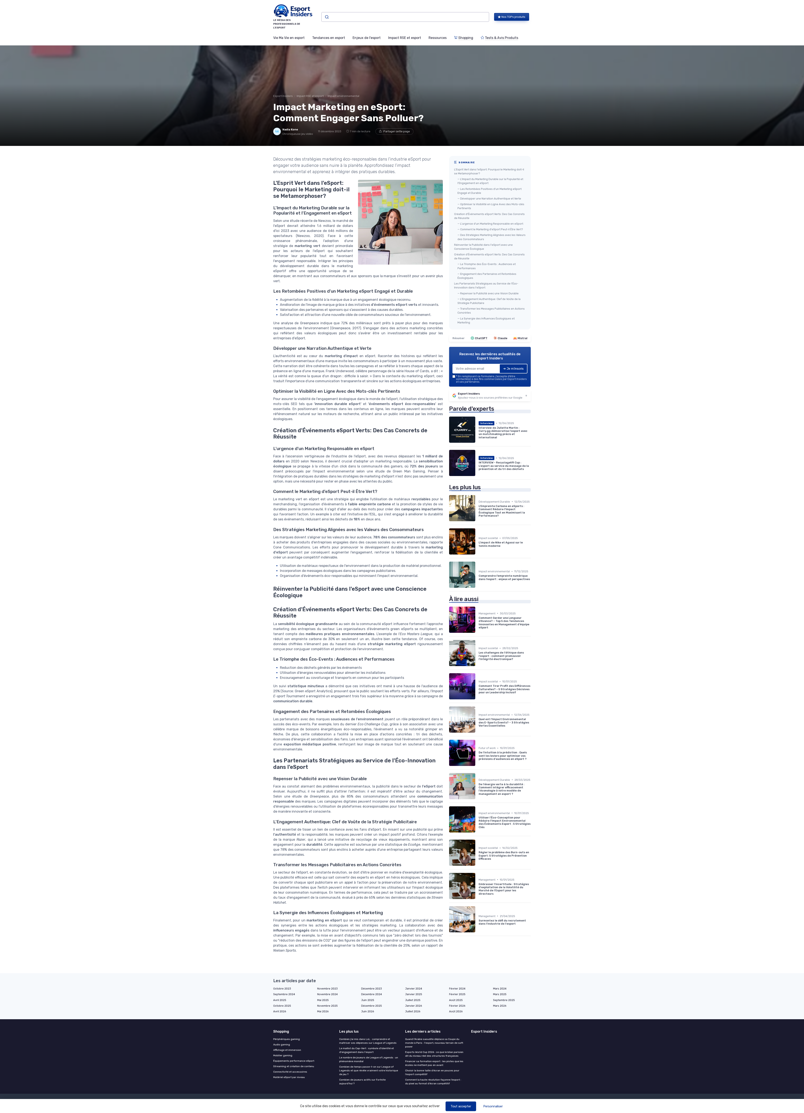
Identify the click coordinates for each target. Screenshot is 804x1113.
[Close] (477, 544)
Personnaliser (493, 1106)
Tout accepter (461, 1106)
